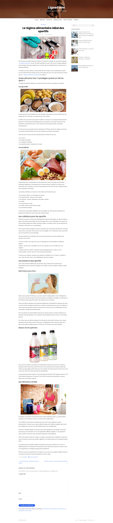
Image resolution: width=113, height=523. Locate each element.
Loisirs (76, 520)
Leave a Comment (34, 457)
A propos (76, 19)
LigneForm (56, 7)
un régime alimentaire (24, 63)
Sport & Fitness (67, 19)
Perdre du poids (57, 19)
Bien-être (42, 19)
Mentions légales (82, 520)
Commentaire (22, 474)
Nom (20, 493)
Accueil (37, 19)
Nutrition (49, 19)
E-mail (20, 499)
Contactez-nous (91, 520)
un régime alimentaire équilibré (30, 75)
